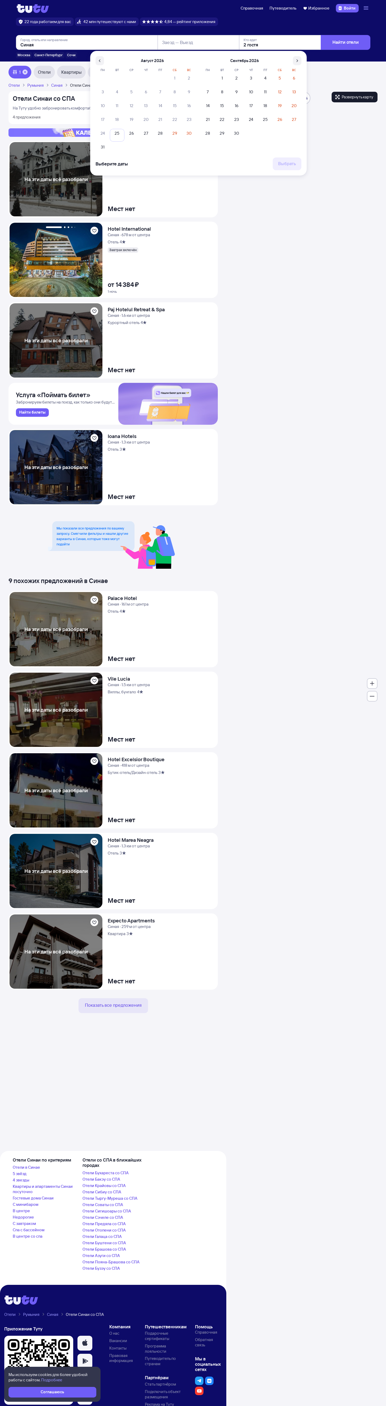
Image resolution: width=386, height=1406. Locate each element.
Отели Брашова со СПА (104, 1249)
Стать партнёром (160, 1384)
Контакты (118, 1348)
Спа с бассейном (29, 1229)
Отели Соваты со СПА (103, 1204)
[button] (84, 1343)
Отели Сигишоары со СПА (107, 1211)
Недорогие (23, 1217)
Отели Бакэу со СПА (101, 1179)
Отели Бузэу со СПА (101, 1268)
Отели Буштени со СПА (104, 1242)
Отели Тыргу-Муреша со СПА (110, 1198)
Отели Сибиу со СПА (102, 1191)
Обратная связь (204, 1342)
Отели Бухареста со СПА (106, 1172)
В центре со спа (27, 1236)
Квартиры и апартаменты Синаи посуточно (43, 1189)
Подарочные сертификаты (157, 1336)
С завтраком (24, 1223)
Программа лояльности (155, 1348)
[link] (32, 412)
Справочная (252, 8)
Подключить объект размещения (163, 1394)
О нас (114, 1333)
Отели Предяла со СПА (104, 1223)
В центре (21, 1210)
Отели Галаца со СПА (102, 1236)
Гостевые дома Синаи (33, 1198)
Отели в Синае (26, 1167)
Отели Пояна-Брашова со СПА (111, 1261)
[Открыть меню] (366, 8)
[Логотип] (33, 8)
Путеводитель (283, 8)
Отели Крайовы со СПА (104, 1185)
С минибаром (25, 1204)
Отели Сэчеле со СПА (103, 1217)
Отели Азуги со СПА (101, 1255)
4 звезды (21, 1179)
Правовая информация (121, 1358)
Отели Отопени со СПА (104, 1230)
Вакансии (118, 1340)
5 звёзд (20, 1173)
